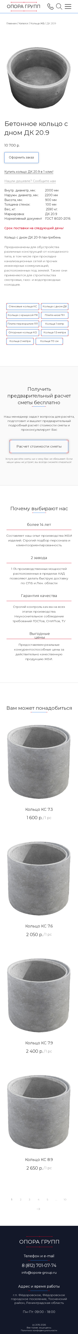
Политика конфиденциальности (39, 1330)
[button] (21, 157)
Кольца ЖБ (37, 23)
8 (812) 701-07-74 (39, 1265)
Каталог (23, 23)
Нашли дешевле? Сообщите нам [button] (30, 181)
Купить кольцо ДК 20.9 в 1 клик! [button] (28, 172)
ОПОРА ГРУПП (23, 6)
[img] (59, 6)
